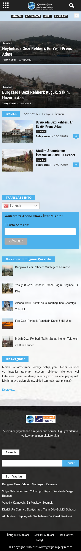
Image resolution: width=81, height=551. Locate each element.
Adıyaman (33, 16)
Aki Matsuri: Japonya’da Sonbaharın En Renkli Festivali (37, 516)
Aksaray (61, 16)
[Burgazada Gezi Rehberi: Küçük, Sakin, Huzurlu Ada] (40, 87)
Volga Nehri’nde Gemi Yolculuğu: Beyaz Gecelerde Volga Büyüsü (37, 493)
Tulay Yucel (9, 59)
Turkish (15, 206)
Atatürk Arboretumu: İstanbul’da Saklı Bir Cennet (55, 153)
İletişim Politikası (18, 535)
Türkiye (46, 114)
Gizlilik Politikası (44, 535)
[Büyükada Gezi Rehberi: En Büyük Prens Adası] (17, 131)
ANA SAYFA (31, 114)
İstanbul (7, 43)
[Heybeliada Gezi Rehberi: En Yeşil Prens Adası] (40, 43)
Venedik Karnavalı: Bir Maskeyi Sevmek (27, 502)
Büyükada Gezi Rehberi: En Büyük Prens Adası (54, 124)
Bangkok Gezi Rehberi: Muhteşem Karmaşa (29, 484)
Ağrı (47, 16)
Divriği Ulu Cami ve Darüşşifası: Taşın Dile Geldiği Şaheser (39, 509)
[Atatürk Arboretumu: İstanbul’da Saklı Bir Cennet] (17, 160)
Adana (17, 16)
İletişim (40, 540)
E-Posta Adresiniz (17, 225)
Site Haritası (66, 535)
